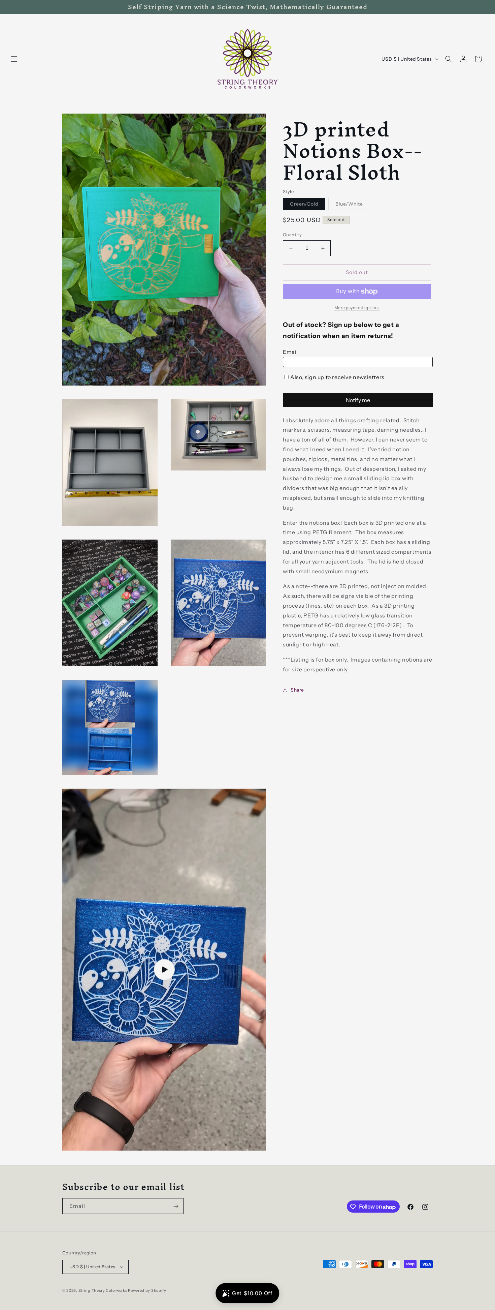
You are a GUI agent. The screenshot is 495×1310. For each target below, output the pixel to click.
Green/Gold (307, 205)
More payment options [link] (357, 307)
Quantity (292, 235)
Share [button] (297, 690)
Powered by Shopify (147, 1290)
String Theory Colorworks (102, 1290)
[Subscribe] (175, 1206)
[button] (14, 59)
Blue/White (352, 205)
